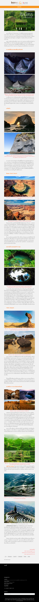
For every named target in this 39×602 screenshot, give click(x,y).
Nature (25, 556)
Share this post (7, 559)
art (5, 556)
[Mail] (12, 588)
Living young (20, 556)
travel (29, 556)
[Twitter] (6, 588)
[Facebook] (4, 588)
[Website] (13, 588)
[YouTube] (7, 588)
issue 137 (15, 556)
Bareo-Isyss (10, 556)
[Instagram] (10, 588)
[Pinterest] (9, 588)
